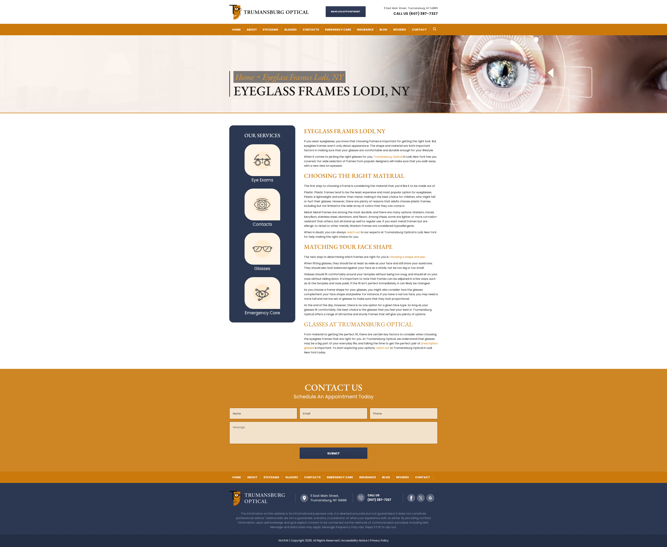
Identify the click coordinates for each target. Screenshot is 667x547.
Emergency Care (338, 30)
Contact (419, 30)
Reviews (399, 30)
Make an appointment (345, 11)
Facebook (411, 498)
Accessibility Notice (354, 540)
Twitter (421, 498)
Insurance (365, 30)
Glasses (290, 30)
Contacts (311, 30)
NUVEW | (284, 540)
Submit (333, 453)
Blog (383, 30)
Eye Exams (270, 30)
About (252, 30)
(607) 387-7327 (379, 500)
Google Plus (430, 498)
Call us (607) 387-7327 (415, 13)
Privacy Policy (379, 540)
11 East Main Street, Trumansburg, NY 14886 (328, 498)
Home (236, 30)
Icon (262, 160)
